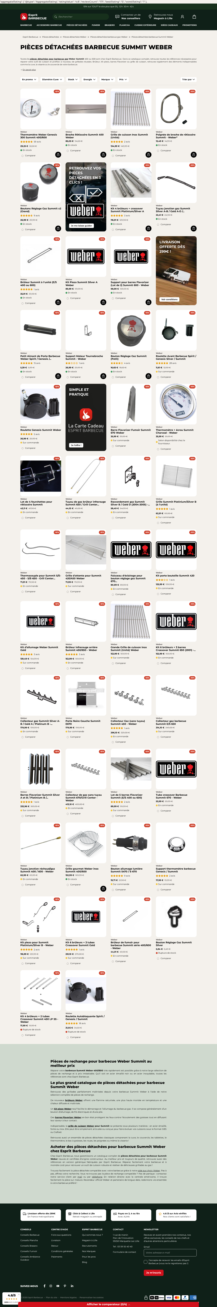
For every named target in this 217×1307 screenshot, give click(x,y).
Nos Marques (89, 1251)
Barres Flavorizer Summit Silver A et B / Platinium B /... (40, 796)
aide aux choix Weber (149, 1170)
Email (147, 1247)
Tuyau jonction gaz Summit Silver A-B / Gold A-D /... (173, 210)
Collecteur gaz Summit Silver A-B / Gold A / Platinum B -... (40, 722)
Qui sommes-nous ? (92, 1235)
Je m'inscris (153, 1272)
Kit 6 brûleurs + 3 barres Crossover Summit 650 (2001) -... (176, 649)
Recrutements (89, 1245)
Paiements (56, 1256)
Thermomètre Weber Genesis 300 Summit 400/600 (38, 136)
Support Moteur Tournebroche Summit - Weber (84, 357)
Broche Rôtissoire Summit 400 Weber (85, 136)
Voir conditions (169, 299)
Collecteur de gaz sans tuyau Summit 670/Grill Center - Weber (84, 797)
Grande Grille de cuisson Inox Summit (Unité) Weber (129, 649)
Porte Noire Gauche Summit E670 (83, 722)
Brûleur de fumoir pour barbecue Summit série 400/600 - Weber (131, 945)
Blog (84, 1262)
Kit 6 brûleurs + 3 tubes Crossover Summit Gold (80, 944)
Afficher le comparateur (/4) (107, 1304)
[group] (29, 79)
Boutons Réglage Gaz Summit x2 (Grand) (40, 210)
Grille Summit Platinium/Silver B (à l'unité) (176, 503)
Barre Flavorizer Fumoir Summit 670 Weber (131, 431)
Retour (54, 1245)
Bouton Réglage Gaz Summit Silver (174, 944)
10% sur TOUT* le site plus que (98, 6)
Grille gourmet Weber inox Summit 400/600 (82, 870)
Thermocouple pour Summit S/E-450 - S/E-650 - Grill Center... (40, 577)
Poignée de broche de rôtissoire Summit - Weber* (175, 136)
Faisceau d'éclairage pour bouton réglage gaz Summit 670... (128, 578)
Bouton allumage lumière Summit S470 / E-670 (126, 870)
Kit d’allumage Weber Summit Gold (39, 649)
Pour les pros (89, 1256)
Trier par (187, 79)
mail (80, 1176)
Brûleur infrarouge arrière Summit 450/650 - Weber (81, 649)
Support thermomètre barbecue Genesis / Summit (176, 870)
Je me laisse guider (81, 225)
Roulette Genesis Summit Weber (40, 430)
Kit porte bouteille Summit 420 (175, 575)
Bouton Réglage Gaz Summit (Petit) (129, 357)
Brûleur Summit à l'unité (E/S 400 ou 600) (38, 283)
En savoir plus (29, 70)
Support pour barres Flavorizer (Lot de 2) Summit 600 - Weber (130, 283)
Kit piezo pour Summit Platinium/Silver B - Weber (37, 944)
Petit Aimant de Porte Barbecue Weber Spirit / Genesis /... (40, 357)
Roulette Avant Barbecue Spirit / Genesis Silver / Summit (176, 357)
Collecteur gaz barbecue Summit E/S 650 (171, 722)
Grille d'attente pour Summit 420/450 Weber (83, 577)
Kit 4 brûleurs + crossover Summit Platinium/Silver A (127, 210)
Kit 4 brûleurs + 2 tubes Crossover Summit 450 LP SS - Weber (39, 1019)
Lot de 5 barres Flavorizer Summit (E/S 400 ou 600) (126, 796)
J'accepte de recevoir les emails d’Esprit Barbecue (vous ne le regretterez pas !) (169, 1262)
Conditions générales (62, 1251)
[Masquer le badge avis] (18, 1294)
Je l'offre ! (76, 445)
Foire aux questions (61, 1235)
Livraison (55, 1240)
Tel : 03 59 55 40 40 (122, 1246)
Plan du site (51, 1297)
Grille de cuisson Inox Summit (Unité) (129, 136)
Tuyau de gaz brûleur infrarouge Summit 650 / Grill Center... (86, 503)
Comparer (30, 155)
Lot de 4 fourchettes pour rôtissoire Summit (36, 503)
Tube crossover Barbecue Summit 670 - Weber (171, 796)
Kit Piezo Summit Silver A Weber (81, 283)
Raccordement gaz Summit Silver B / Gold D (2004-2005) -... (130, 503)
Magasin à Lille (89, 1240)
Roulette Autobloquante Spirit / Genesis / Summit (85, 1018)
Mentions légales (68, 1297)
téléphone (97, 1176)
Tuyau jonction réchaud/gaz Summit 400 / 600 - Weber (37, 870)
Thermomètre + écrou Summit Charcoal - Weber (175, 431)
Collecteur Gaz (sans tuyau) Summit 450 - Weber (128, 722)
